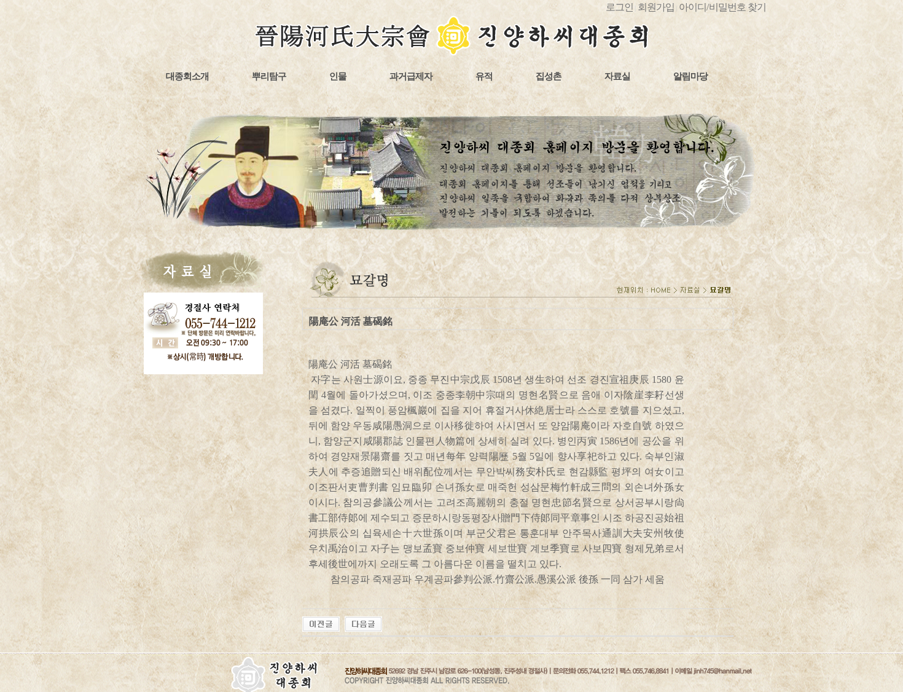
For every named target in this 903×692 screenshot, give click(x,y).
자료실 (617, 76)
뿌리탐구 (269, 76)
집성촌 (548, 76)
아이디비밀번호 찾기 (722, 7)
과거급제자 (410, 76)
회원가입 (656, 7)
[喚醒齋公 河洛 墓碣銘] (321, 623)
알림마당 (690, 76)
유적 (484, 76)
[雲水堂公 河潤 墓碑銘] (363, 623)
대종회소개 (187, 76)
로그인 (619, 7)
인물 (337, 76)
